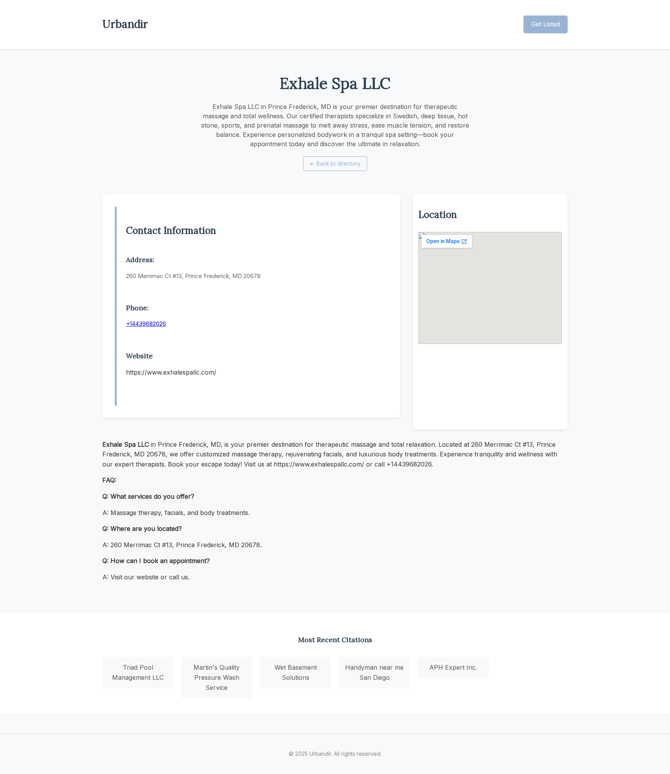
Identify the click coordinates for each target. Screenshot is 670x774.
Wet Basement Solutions (296, 672)
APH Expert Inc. (453, 667)
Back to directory (335, 163)
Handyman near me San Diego (374, 672)
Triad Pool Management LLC (138, 672)
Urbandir (125, 24)
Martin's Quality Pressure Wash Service (216, 677)
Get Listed (545, 24)
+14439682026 (146, 323)
